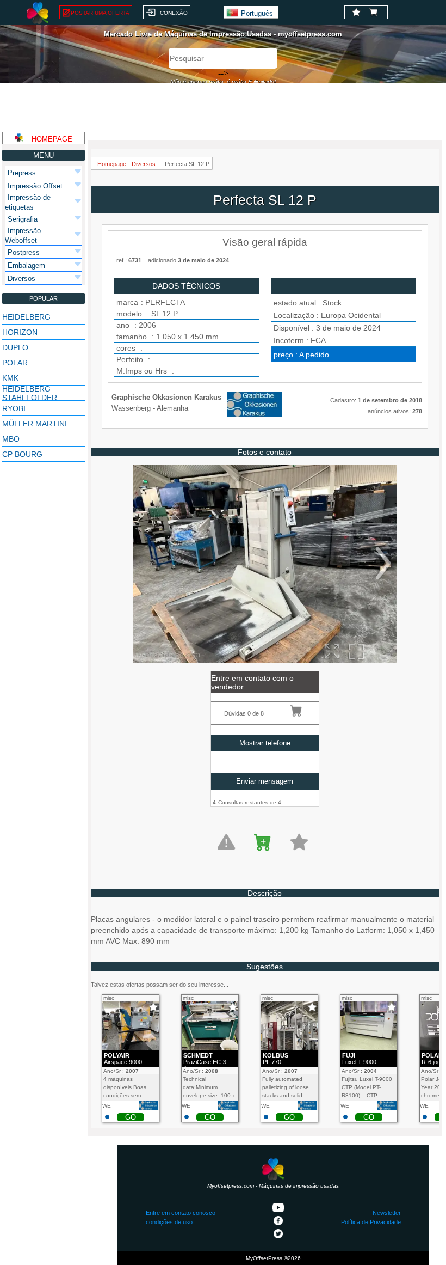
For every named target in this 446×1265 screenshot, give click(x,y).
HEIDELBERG (26, 317)
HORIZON (20, 332)
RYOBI (14, 408)
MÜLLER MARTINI (34, 423)
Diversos (144, 164)
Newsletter (387, 1212)
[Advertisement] (223, 107)
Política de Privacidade (371, 1222)
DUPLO (15, 347)
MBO (11, 439)
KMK (10, 378)
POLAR (15, 362)
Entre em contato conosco (180, 1212)
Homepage (111, 164)
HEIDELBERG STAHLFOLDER (29, 393)
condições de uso (169, 1222)
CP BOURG (22, 454)
